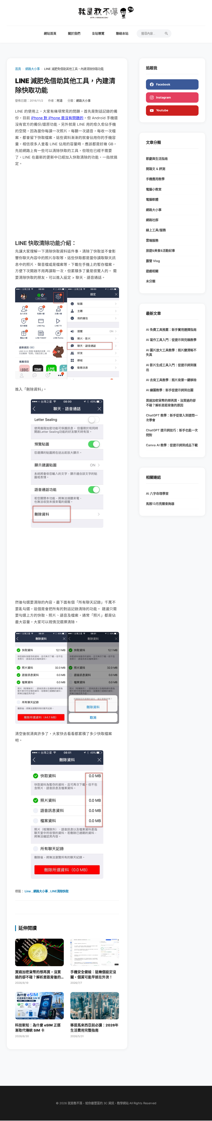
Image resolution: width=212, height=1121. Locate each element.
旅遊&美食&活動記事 (160, 251)
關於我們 (74, 33)
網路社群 (152, 220)
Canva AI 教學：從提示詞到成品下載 (172, 445)
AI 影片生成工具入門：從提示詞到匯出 (171, 367)
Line (28, 891)
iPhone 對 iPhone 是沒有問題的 (57, 118)
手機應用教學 (155, 179)
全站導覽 (98, 33)
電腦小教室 (153, 189)
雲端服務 (152, 240)
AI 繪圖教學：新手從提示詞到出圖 (169, 390)
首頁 (18, 69)
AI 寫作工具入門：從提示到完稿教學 (171, 340)
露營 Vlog (153, 261)
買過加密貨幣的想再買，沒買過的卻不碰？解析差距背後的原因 (171, 402)
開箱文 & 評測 (155, 169)
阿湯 (60, 100)
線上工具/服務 (156, 230)
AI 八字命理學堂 (157, 494)
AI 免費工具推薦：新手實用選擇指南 (171, 330)
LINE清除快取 (59, 891)
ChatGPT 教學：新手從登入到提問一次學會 (172, 417)
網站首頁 (50, 33)
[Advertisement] (67, 203)
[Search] (166, 33)
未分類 (150, 281)
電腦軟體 (152, 199)
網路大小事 (32, 69)
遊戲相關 (152, 271)
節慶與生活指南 (157, 159)
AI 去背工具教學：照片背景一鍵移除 (171, 380)
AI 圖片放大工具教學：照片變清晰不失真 (171, 352)
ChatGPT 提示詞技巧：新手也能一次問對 (172, 432)
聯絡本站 (122, 33)
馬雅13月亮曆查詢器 (160, 504)
